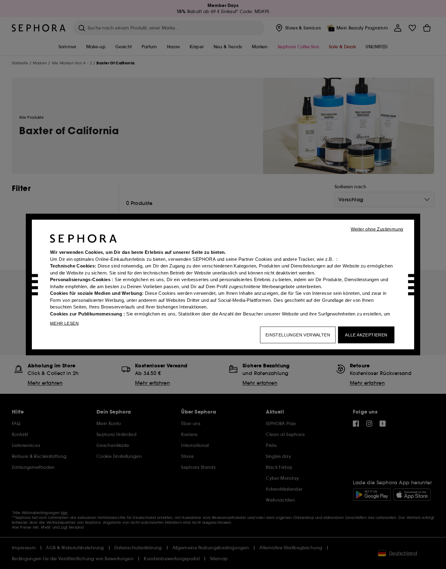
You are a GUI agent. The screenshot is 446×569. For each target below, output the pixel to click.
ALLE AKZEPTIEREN (366, 334)
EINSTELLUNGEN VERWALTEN (297, 334)
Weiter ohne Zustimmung (377, 229)
